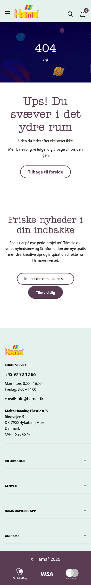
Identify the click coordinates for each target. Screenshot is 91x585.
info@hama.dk (30, 398)
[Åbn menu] (7, 12)
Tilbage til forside (45, 172)
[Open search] (70, 14)
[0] (82, 14)
